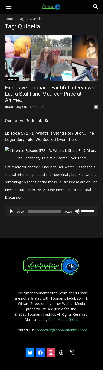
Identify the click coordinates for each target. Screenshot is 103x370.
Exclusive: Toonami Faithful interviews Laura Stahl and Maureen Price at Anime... (49, 94)
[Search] (96, 7)
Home (9, 19)
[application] (51, 211)
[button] (8, 7)
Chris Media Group (63, 319)
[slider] (89, 210)
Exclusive (12, 79)
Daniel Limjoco (16, 107)
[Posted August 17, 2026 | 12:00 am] (51, 158)
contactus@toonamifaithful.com (61, 330)
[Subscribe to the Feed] (46, 121)
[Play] (11, 211)
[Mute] (77, 211)
